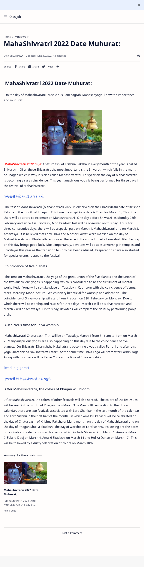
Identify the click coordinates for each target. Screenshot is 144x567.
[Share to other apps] (58, 66)
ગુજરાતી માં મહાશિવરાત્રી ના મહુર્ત (28, 378)
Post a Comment (72, 533)
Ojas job (15, 17)
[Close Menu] (139, 5)
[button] (20, 66)
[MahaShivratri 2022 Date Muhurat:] (25, 473)
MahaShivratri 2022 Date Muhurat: (21, 492)
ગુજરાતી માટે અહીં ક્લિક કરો (24, 196)
